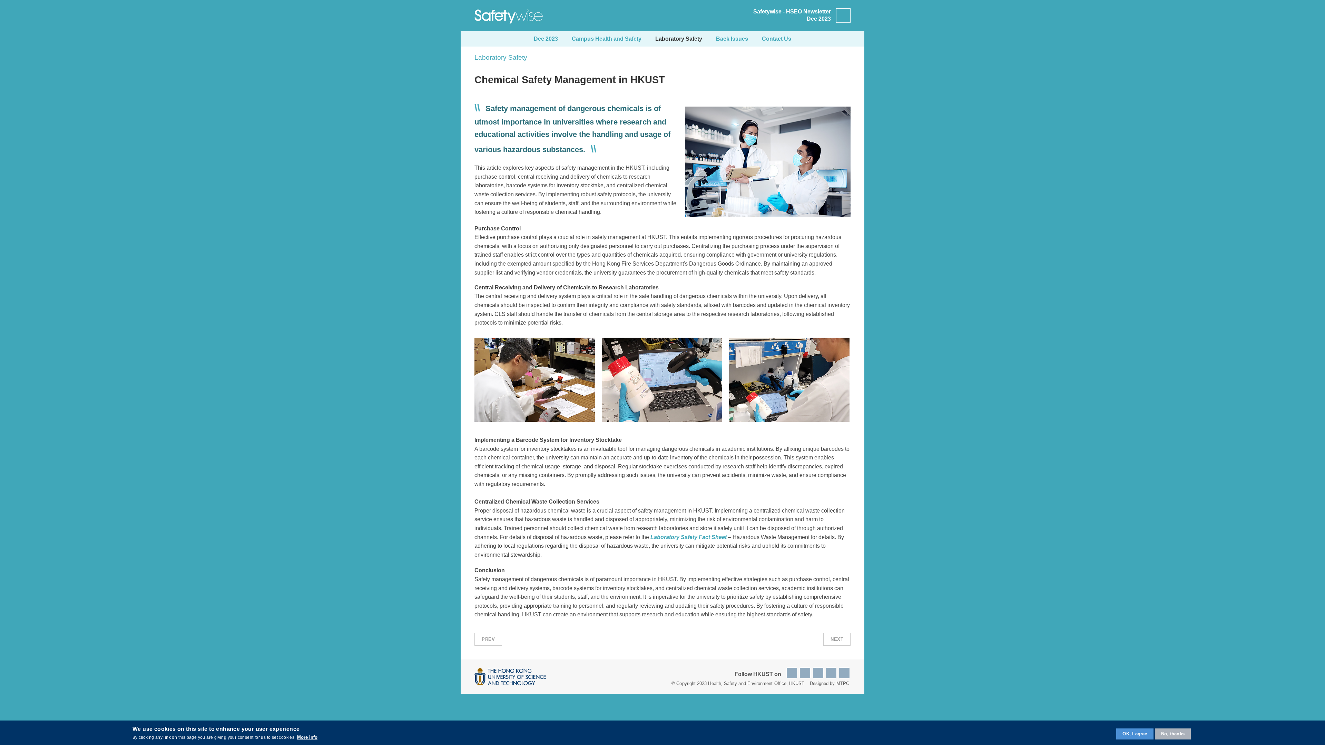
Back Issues (732, 39)
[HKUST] (510, 676)
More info (307, 736)
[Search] (843, 15)
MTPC (842, 683)
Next (837, 639)
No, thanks (1173, 733)
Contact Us (776, 39)
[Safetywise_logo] (508, 15)
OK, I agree (1134, 733)
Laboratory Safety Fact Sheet (688, 537)
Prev (488, 639)
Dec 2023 (546, 39)
